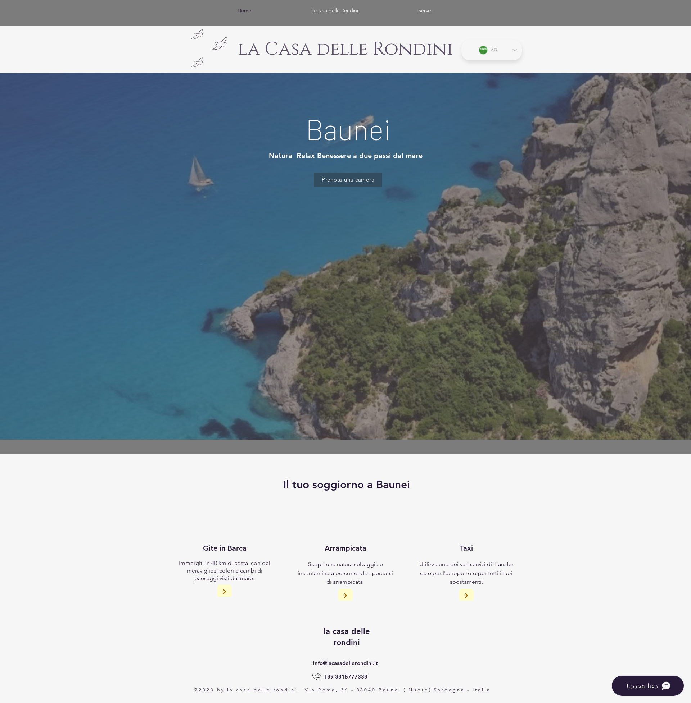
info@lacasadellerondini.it (345, 663)
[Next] (224, 592)
